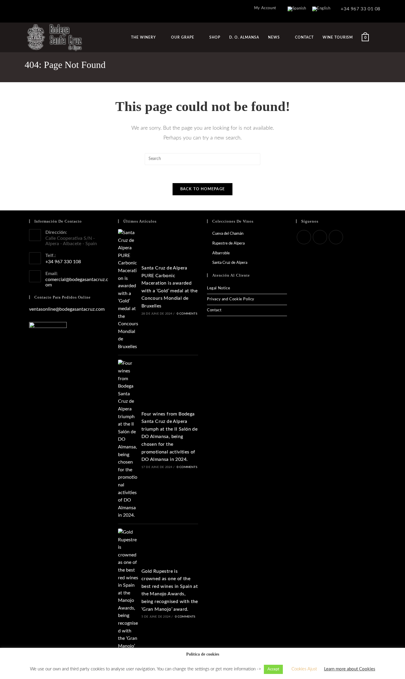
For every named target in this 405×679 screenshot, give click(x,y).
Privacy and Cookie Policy (230, 299)
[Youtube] (336, 237)
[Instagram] (320, 237)
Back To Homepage (202, 189)
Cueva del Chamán (227, 234)
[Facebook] (304, 237)
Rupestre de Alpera (228, 243)
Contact (214, 310)
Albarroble (221, 253)
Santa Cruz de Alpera (229, 263)
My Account (265, 8)
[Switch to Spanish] (297, 9)
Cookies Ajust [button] (304, 669)
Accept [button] (273, 669)
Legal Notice (218, 288)
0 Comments (187, 313)
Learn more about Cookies (349, 669)
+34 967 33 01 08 (359, 9)
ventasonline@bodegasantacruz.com (67, 309)
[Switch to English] (321, 9)
